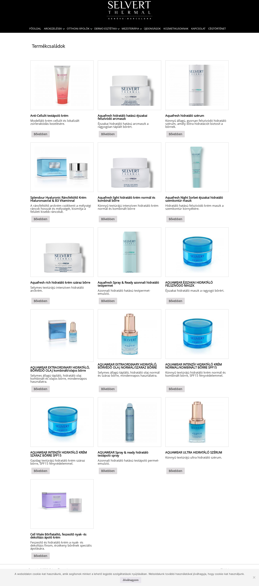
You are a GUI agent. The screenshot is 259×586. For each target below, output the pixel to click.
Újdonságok (152, 28)
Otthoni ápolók (78, 28)
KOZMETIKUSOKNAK (175, 28)
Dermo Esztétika (105, 28)
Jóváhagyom (131, 580)
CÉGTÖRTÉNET (217, 28)
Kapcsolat (198, 28)
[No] (254, 577)
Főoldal (35, 28)
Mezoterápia (130, 28)
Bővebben (40, 134)
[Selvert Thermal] (129, 10)
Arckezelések (53, 28)
